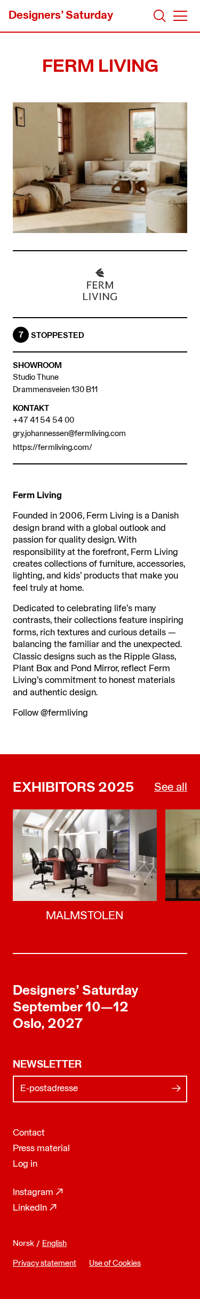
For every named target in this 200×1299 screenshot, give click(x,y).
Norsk (23, 1244)
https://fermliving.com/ (52, 448)
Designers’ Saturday (75, 991)
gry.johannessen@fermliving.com (69, 434)
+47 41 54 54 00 (43, 420)
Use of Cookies (115, 1263)
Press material (41, 1149)
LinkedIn (35, 1208)
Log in (25, 1164)
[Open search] (160, 16)
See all (170, 788)
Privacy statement (44, 1263)
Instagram (38, 1193)
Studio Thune (36, 377)
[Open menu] (180, 16)
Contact (29, 1133)
